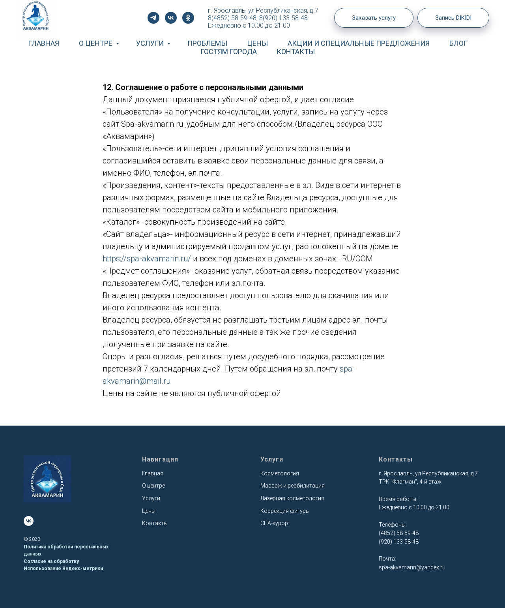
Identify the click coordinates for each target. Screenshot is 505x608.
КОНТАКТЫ (296, 51)
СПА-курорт (275, 523)
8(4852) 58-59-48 (232, 18)
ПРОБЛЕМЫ (207, 43)
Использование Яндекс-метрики (63, 568)
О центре (153, 485)
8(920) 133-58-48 (283, 18)
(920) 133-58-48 (399, 542)
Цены (148, 511)
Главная (152, 473)
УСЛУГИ (150, 43)
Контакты (155, 523)
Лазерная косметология (292, 498)
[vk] (171, 18)
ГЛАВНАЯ (43, 43)
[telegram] (153, 18)
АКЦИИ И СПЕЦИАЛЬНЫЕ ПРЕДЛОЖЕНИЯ (359, 43)
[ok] (188, 18)
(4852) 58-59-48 (399, 533)
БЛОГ (458, 43)
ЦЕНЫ (257, 43)
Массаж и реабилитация (292, 485)
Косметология (279, 473)
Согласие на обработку (51, 561)
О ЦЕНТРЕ (96, 43)
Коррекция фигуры (285, 511)
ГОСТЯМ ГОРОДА (228, 51)
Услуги (151, 498)
